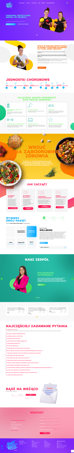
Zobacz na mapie (14, 430)
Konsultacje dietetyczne (35, 442)
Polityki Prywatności (55, 429)
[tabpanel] (16, 311)
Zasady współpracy (61, 447)
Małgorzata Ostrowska (22, 442)
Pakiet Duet (33, 444)
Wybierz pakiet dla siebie (23, 24)
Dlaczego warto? (10, 24)
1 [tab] (37, 316)
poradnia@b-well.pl (16, 428)
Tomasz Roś (21, 444)
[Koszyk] (67, 3)
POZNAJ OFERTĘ (42, 67)
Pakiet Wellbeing (34, 443)
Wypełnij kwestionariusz (44, 206)
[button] (2, 279)
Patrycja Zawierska (22, 443)
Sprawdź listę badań (28, 208)
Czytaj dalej (41, 284)
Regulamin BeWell (47, 444)
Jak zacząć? (46, 442)
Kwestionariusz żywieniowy (62, 445)
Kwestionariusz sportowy (62, 446)
